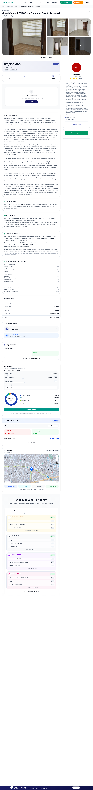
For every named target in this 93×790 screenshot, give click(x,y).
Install (76, 787)
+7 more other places (32, 549)
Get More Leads (78, 2)
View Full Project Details (31, 358)
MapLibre (41, 481)
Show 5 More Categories (32, 591)
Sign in (87, 2)
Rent (31, 2)
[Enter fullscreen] (57, 463)
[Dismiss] (82, 788)
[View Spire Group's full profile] (76, 68)
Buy (19, 2)
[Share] (85, 11)
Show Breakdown (32, 443)
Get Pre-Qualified (31, 409)
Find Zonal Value (67, 2)
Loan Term (8, 385)
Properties (9, 6)
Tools (46, 2)
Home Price (8, 373)
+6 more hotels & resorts (32, 568)
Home (3, 6)
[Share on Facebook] (82, 11)
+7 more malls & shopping (32, 587)
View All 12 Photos (47, 57)
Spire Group (76, 74)
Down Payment (9, 377)
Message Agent (77, 133)
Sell (25, 2)
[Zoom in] (57, 456)
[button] (31, 469)
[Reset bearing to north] (57, 460)
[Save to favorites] (89, 11)
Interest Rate (8, 381)
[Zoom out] (57, 458)
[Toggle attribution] (57, 482)
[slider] (7, 375)
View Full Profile (75, 124)
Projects (38, 2)
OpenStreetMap (48, 481)
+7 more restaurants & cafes (32, 530)
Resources (54, 2)
